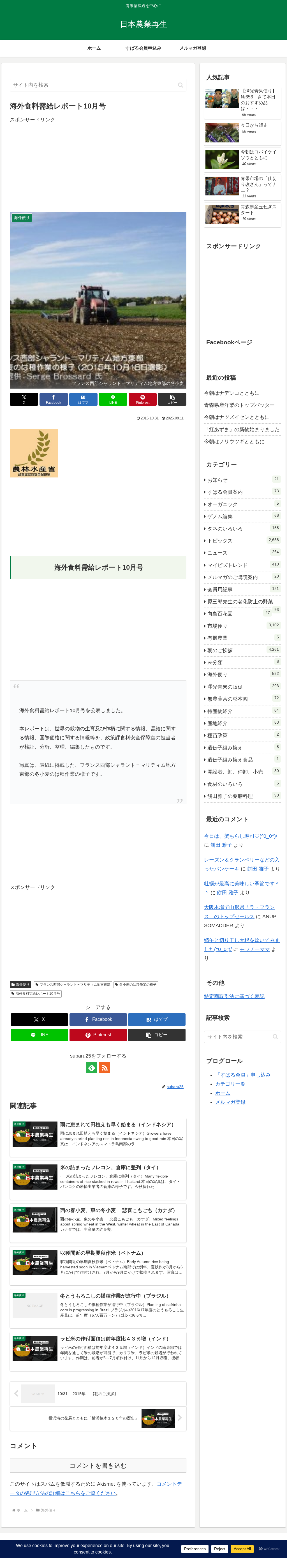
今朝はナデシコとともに (232, 393)
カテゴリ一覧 (230, 1084)
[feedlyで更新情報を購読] (91, 1067)
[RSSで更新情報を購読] (104, 1067)
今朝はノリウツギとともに (234, 441)
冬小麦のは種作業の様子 (137, 985)
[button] (181, 85)
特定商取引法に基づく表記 (234, 996)
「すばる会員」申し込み (243, 1075)
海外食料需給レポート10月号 (38, 994)
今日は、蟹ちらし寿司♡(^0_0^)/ (240, 836)
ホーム (222, 1093)
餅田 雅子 (221, 845)
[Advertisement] (98, 163)
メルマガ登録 (230, 1102)
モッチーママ (255, 949)
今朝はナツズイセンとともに (237, 417)
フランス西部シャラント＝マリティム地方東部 (75, 985)
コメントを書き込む (98, 1465)
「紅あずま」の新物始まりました (242, 429)
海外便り (22, 985)
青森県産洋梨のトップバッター (239, 405)
